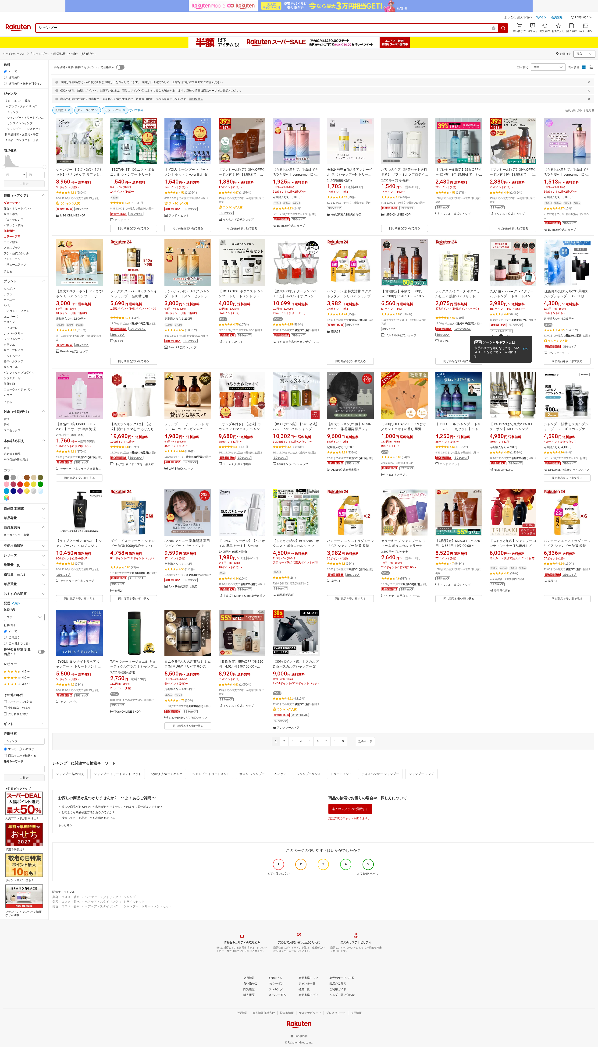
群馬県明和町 (285, 595)
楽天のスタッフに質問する (350, 809)
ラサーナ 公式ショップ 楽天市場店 (81, 468)
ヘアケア (280, 774)
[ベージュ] (33, 477)
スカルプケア (12, 247)
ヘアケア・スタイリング (101, 897)
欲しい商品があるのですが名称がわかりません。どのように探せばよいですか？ (112, 806)
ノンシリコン (12, 259)
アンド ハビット (124, 220)
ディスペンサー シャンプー (380, 774)
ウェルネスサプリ (396, 474)
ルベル (8, 305)
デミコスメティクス (16, 311)
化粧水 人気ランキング (166, 774)
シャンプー (131, 897)
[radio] (5, 71)
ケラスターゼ (12, 378)
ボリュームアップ (15, 264)
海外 (17, 603)
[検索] (503, 28)
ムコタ (8, 395)
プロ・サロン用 (13, 219)
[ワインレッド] (13, 484)
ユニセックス (12, 430)
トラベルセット (134, 901)
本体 (6, 448)
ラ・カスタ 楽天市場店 (237, 464)
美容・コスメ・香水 (66, 897)
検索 (25, 183)
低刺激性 (9, 231)
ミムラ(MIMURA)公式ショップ (188, 717)
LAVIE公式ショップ (181, 468)
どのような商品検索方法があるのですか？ (88, 812)
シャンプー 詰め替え (70, 774)
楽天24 (118, 341)
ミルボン (9, 288)
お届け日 (9, 625)
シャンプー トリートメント (211, 774)
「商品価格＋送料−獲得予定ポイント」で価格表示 (82, 67)
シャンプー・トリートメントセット (147, 906)
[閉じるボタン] (589, 82)
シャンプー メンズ (421, 774)
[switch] (41, 652)
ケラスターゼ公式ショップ (77, 581)
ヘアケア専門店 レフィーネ (402, 596)
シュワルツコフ (13, 339)
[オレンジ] (27, 484)
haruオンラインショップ (292, 464)
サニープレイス (13, 350)
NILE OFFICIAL (503, 469)
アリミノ (9, 322)
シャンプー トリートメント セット (117, 774)
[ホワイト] (20, 477)
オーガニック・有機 (16, 535)
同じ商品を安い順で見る (133, 228)
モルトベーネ (12, 355)
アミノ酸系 (11, 242)
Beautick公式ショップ (291, 225)
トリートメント (341, 774)
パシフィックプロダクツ (19, 372)
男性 (6, 424)
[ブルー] (6, 491)
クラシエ (9, 344)
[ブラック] (6, 477)
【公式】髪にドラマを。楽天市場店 (135, 464)
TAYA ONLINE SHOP (127, 711)
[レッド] (20, 484)
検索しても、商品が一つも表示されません (88, 818)
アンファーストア (559, 353)
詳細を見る (196, 99)
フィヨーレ (11, 327)
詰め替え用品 (12, 454)
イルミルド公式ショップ (238, 219)
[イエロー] (33, 484)
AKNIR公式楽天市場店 (345, 469)
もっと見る (65, 825)
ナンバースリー (13, 333)
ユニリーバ (11, 316)
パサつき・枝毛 (13, 225)
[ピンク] (6, 484)
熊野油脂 (9, 384)
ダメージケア (12, 203)
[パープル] (20, 491)
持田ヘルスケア (13, 361)
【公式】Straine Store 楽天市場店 (244, 596)
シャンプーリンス (308, 774)
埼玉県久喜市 (502, 590)
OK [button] (525, 349)
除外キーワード (13, 761)
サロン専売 (11, 214)
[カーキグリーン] (40, 477)
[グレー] (13, 477)
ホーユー (9, 299)
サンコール (11, 367)
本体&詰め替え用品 (16, 459)
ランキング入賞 (70, 203)
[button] (581, 17)
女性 (6, 419)
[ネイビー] (13, 491)
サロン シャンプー (252, 774)
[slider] (4, 167)
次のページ (365, 741)
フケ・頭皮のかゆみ (16, 253)
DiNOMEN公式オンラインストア (568, 469)
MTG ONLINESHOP (72, 215)
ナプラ (8, 294)
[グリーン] (40, 484)
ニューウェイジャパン (18, 389)
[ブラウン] (27, 477)
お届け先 (9, 609)
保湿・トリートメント (18, 208)
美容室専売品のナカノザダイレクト (298, 341)
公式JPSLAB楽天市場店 (346, 214)
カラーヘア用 (12, 236)
